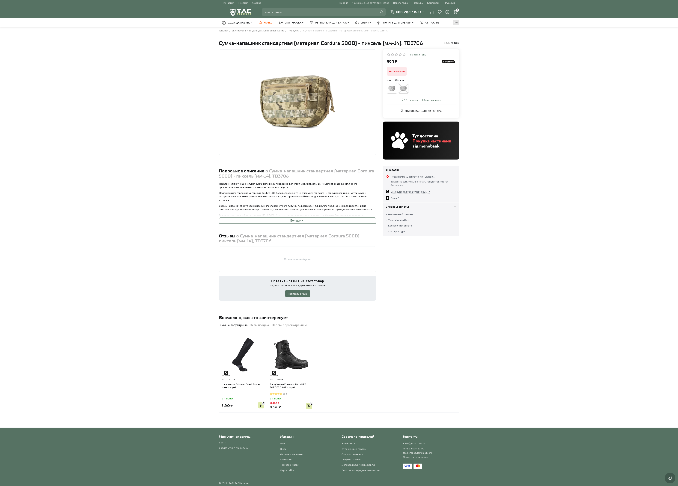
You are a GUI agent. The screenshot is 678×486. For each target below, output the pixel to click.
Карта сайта (287, 470)
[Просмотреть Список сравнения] (432, 12)
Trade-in (343, 3)
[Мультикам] (403, 88)
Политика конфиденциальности (360, 470)
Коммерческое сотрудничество (370, 3)
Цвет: (390, 80)
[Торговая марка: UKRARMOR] (448, 61)
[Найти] (381, 12)
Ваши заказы (348, 443)
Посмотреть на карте (415, 457)
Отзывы (418, 3)
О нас (283, 449)
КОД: (447, 43)
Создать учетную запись (233, 448)
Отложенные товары (353, 449)
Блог (283, 443)
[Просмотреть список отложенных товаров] (439, 12)
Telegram (243, 3)
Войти (222, 442)
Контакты (433, 3)
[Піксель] (392, 88)
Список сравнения (352, 454)
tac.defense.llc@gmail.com (417, 453)
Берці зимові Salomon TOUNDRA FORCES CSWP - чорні (288, 386)
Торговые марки (289, 465)
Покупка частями (351, 459)
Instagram (228, 3)
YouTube (256, 3)
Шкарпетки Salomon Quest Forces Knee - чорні (241, 386)
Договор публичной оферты (358, 465)
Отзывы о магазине (291, 454)
